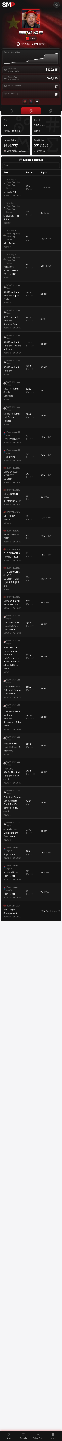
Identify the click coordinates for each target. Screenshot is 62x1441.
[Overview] (11, 110)
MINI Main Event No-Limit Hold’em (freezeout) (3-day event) (12, 718)
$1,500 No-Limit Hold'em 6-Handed (11, 417)
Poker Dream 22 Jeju (13, 433)
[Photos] (50, 110)
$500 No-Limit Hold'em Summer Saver (10, 321)
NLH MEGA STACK (9, 517)
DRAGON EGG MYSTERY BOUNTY (10, 475)
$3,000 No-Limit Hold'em (11, 369)
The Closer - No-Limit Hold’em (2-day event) (11, 626)
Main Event (9, 456)
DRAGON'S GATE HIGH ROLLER (12, 602)
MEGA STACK (10, 191)
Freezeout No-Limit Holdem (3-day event (12, 747)
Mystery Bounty (11, 438)
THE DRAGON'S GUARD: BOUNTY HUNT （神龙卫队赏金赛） (11, 578)
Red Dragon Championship (10, 911)
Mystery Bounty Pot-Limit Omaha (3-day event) (12, 690)
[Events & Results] (31, 110)
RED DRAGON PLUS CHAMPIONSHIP (12, 497)
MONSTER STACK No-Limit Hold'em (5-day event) (11, 774)
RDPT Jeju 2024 (13, 905)
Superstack (9, 854)
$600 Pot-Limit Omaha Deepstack (11, 392)
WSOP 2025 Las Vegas (13, 617)
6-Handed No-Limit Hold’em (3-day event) (10, 833)
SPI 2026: (29, 44)
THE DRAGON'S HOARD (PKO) (11, 555)
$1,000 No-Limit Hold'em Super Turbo (11, 295)
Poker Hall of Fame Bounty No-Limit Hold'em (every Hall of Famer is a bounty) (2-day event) (11, 658)
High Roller (9, 893)
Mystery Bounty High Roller (11, 874)
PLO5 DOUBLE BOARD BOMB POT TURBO (10, 270)
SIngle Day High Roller (11, 217)
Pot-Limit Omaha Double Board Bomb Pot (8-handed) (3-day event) (12, 804)
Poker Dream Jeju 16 (12, 849)
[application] (31, 58)
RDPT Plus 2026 (13, 468)
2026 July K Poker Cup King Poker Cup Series (13, 183)
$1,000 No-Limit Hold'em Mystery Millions (12, 346)
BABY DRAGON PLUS (11, 536)
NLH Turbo (9, 243)
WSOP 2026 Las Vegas (13, 286)
